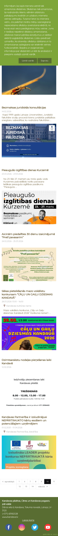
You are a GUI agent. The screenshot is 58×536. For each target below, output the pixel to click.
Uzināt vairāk (28, 60)
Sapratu (44, 60)
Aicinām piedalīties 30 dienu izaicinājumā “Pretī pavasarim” (28, 236)
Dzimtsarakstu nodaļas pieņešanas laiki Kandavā (26, 361)
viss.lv (55, 534)
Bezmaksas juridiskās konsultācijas (24, 107)
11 (54, 481)
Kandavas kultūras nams (18, 306)
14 (33, 486)
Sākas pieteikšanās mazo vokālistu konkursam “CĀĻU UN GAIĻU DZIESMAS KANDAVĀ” (27, 294)
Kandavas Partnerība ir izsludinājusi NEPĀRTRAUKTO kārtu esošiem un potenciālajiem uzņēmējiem (24, 420)
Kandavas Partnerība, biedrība (22, 432)
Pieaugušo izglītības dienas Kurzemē (25, 170)
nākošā (41, 486)
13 (26, 486)
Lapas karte (28, 520)
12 (20, 486)
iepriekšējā (9, 481)
